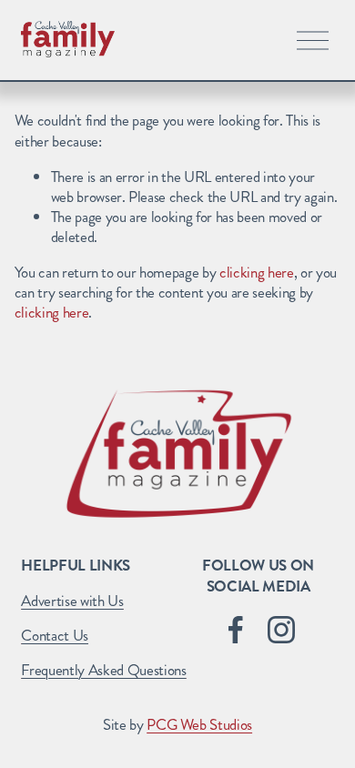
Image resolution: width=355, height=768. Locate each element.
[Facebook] (235, 629)
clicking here (256, 272)
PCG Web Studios (199, 724)
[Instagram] (281, 629)
